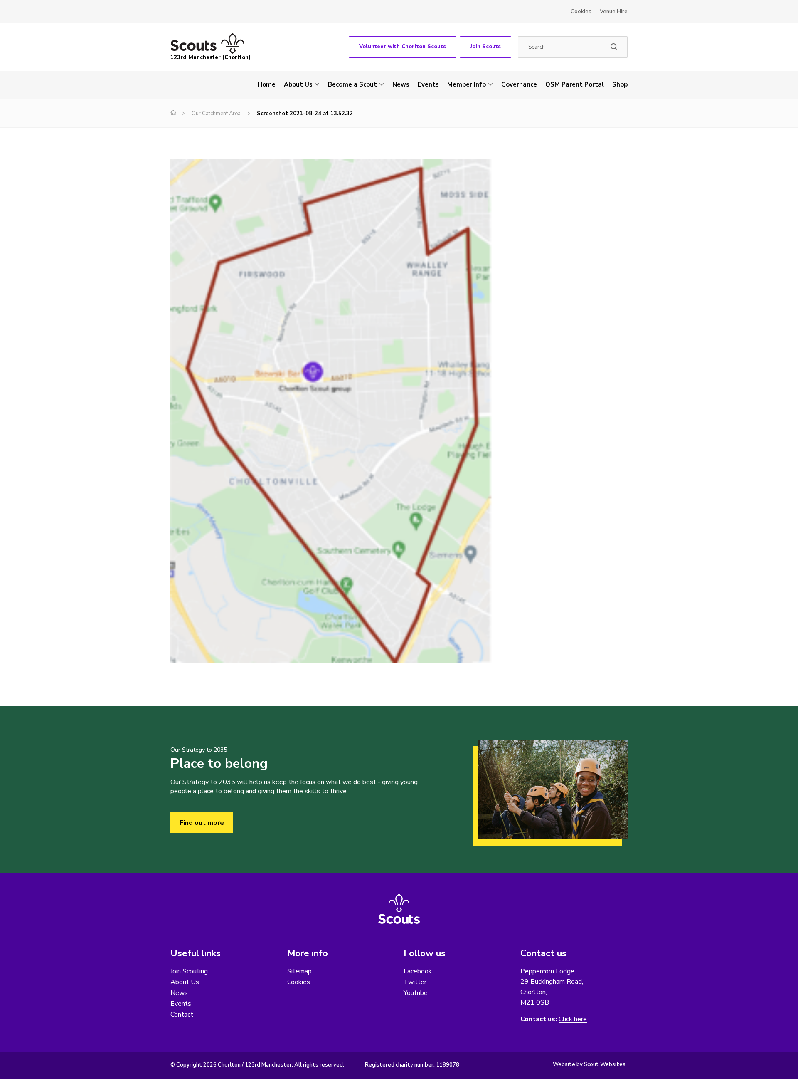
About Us (298, 84)
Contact (181, 1014)
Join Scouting (189, 971)
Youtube (416, 992)
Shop (620, 84)
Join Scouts (485, 46)
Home (267, 84)
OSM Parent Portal (574, 84)
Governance (519, 84)
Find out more (202, 822)
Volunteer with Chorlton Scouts (402, 46)
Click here (573, 1019)
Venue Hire (614, 11)
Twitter (415, 982)
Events (428, 84)
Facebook (418, 971)
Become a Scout (352, 84)
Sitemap (299, 971)
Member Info (466, 84)
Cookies (581, 11)
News (400, 84)
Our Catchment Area (216, 113)
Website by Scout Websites (589, 1064)
